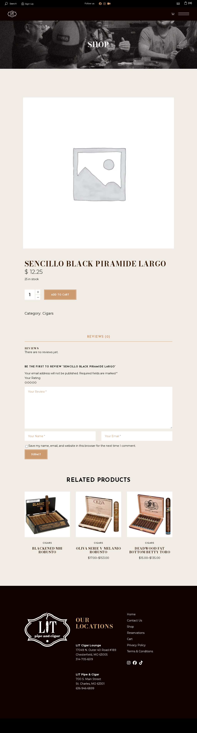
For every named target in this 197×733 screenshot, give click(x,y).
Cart (130, 639)
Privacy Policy (136, 645)
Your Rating (32, 378)
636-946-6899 (85, 688)
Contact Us (134, 620)
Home (131, 614)
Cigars (48, 313)
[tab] (98, 337)
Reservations (135, 633)
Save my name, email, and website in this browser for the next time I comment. (82, 446)
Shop (130, 626)
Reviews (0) (98, 336)
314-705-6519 (84, 659)
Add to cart (60, 295)
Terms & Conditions (140, 651)
